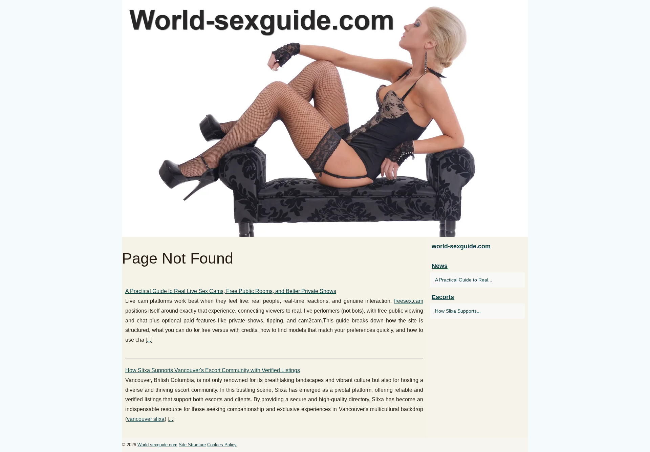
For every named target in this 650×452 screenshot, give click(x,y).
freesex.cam (408, 301)
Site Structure (192, 444)
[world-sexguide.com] (325, 118)
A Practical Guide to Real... (463, 279)
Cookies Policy (222, 444)
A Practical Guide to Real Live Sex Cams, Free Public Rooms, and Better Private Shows (230, 291)
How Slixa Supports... (458, 311)
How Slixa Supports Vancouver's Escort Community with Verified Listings (212, 370)
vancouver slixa (146, 419)
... (149, 340)
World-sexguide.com (157, 444)
